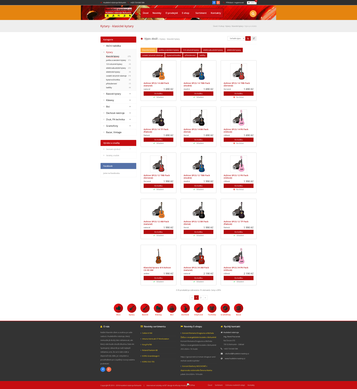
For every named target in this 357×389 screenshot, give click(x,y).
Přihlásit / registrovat (235, 2)
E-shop (185, 13)
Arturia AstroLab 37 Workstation (155, 339)
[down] (254, 38)
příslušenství (190, 55)
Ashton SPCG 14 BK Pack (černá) (196, 130)
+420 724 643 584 (137, 2)
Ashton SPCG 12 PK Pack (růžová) (236, 176)
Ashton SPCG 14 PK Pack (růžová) (236, 130)
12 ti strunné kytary (191, 50)
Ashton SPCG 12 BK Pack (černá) (196, 222)
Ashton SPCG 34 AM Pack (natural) (196, 268)
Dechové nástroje (115, 113)
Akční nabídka (113, 45)
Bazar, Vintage (113, 132)
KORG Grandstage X (150, 356)
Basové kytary (113, 93)
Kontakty (216, 13)
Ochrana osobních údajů (235, 385)
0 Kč (253, 2)
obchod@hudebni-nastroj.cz (237, 353)
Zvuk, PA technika (115, 119)
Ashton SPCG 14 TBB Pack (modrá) (197, 84)
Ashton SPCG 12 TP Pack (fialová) (236, 222)
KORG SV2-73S (148, 361)
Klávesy (110, 100)
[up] (248, 38)
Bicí (108, 106)
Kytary (228, 26)
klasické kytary (237, 26)
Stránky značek (112, 155)
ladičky (202, 55)
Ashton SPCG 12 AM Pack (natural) (156, 222)
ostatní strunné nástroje (152, 55)
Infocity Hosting (181, 385)
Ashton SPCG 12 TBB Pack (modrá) (197, 176)
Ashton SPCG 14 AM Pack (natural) (156, 84)
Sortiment (201, 13)
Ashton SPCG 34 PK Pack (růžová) (236, 268)
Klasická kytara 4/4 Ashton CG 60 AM (157, 268)
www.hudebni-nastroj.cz (235, 358)
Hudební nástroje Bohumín (114, 2)
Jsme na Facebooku (111, 173)
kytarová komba (174, 55)
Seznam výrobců (113, 149)
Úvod (145, 13)
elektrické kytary (234, 50)
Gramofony (112, 125)
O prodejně (172, 13)
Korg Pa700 (147, 344)
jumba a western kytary (169, 50)
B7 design (169, 385)
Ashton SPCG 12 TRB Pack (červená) (157, 176)
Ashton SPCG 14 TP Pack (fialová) (156, 130)
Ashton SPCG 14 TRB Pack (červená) (237, 84)
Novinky (157, 13)
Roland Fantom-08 (149, 350)
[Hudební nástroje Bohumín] (118, 12)
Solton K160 (147, 333)
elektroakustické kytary (213, 50)
